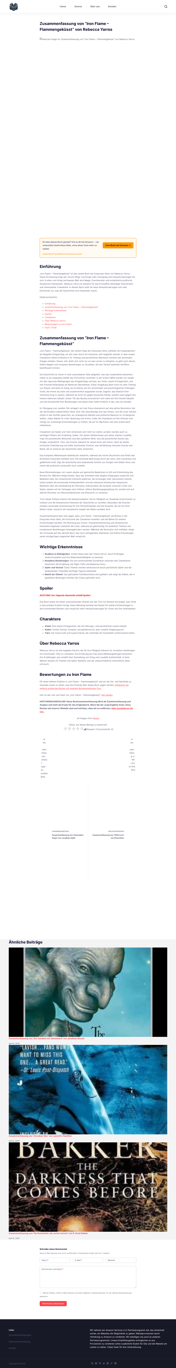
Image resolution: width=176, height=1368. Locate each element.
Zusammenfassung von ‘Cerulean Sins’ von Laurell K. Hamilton (40, 1136)
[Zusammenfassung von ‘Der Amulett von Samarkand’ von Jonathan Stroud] (88, 992)
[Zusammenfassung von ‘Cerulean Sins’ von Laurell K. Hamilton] (88, 1089)
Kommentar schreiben (52, 1269)
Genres (78, 6)
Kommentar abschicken (53, 1303)
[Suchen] (166, 6)
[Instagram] (115, 1363)
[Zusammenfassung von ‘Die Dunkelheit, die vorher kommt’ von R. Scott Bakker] (88, 1187)
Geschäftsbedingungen (20, 1335)
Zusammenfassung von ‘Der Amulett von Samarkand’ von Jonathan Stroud (46, 1038)
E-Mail (78, 1260)
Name (45, 1260)
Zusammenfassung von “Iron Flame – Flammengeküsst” (71, 307)
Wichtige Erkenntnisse (55, 310)
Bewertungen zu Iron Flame (58, 324)
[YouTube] (108, 1363)
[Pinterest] (100, 1363)
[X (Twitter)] (96, 1363)
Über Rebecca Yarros (55, 320)
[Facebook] (92, 1363)
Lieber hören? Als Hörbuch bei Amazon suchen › (63, 254)
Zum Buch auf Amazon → (118, 245)
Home (63, 6)
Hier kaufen (106, 695)
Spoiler (48, 314)
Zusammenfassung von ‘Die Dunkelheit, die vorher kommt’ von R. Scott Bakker (48, 1233)
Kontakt (112, 6)
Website (111, 1260)
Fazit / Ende (51, 327)
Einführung (50, 303)
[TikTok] (111, 1363)
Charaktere (50, 317)
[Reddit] (104, 1363)
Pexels (96, 718)
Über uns (95, 6)
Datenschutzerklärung (19, 1341)
